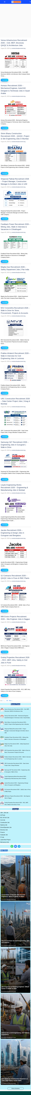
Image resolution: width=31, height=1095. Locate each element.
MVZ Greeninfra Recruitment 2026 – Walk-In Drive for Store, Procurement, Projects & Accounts (15, 310)
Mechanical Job (4, 842)
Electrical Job (4, 830)
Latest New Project (5, 839)
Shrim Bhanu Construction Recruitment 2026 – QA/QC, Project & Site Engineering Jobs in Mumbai (15, 136)
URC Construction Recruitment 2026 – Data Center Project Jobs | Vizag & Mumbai (15, 401)
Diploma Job (3, 825)
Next (11, 700)
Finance (2, 832)
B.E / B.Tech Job (4, 817)
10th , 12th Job (4, 812)
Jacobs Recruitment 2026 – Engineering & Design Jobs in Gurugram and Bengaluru (12, 532)
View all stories (15, 1088)
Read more (4, 80)
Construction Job (4, 822)
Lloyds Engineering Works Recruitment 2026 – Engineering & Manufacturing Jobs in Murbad (14, 487)
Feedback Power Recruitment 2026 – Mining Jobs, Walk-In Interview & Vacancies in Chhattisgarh (15, 226)
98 (7, 700)
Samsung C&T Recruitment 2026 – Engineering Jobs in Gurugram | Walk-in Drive (15, 444)
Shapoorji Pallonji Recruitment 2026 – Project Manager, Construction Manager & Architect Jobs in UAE (15, 181)
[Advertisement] (15, 21)
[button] (30, 2)
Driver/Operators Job (5, 827)
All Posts (2, 815)
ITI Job (2, 837)
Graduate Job (4, 834)
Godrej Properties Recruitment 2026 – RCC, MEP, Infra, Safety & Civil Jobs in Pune (15, 660)
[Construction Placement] (16, 2)
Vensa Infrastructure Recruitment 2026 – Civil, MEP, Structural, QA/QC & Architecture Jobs (14, 42)
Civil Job (2, 820)
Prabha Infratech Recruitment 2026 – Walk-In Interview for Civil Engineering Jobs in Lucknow (15, 355)
